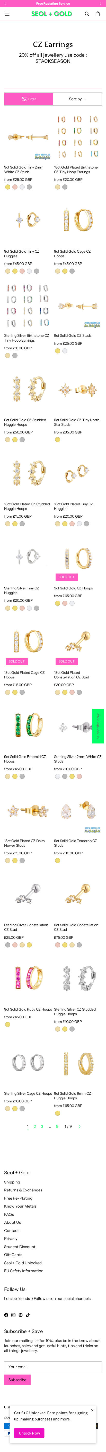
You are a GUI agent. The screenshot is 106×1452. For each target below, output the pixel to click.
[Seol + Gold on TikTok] (27, 1315)
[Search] (87, 13)
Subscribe (17, 1379)
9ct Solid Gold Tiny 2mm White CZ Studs (23, 169)
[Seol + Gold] (51, 13)
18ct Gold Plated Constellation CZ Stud (71, 674)
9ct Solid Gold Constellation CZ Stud (76, 927)
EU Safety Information (23, 1270)
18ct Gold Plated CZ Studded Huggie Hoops (27, 506)
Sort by (75, 98)
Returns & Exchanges (23, 1190)
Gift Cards (13, 1254)
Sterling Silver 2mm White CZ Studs (78, 758)
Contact (11, 1230)
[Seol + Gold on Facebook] (6, 1315)
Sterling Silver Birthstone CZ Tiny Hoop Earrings (26, 337)
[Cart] (98, 13)
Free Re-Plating (18, 1198)
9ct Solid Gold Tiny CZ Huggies (21, 253)
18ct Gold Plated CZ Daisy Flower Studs (24, 842)
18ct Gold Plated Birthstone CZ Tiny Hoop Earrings (76, 169)
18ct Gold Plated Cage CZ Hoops (24, 674)
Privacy (10, 1238)
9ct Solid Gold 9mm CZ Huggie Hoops (72, 1095)
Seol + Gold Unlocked (23, 1262)
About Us (12, 1222)
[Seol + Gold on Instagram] (13, 1315)
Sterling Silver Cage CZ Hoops (28, 1093)
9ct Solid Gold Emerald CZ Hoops (25, 758)
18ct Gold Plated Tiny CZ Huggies (73, 506)
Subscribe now (97, 726)
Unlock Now (29, 1433)
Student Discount (20, 1246)
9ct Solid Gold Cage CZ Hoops (72, 253)
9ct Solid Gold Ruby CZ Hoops (28, 1009)
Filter (32, 99)
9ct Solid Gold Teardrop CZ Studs (75, 842)
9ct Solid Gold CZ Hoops (73, 588)
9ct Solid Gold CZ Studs (73, 335)
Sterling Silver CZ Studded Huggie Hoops (75, 1011)
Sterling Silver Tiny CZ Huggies (21, 590)
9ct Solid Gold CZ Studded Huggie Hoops (25, 422)
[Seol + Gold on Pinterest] (20, 1315)
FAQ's (9, 1214)
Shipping (12, 1182)
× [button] (92, 1410)
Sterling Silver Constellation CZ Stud (26, 927)
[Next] (79, 1126)
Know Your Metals (20, 1206)
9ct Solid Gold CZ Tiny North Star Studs (76, 422)
